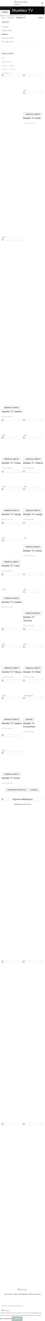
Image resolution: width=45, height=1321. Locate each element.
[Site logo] (22, 3)
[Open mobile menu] (2, 3)
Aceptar (17, 1318)
